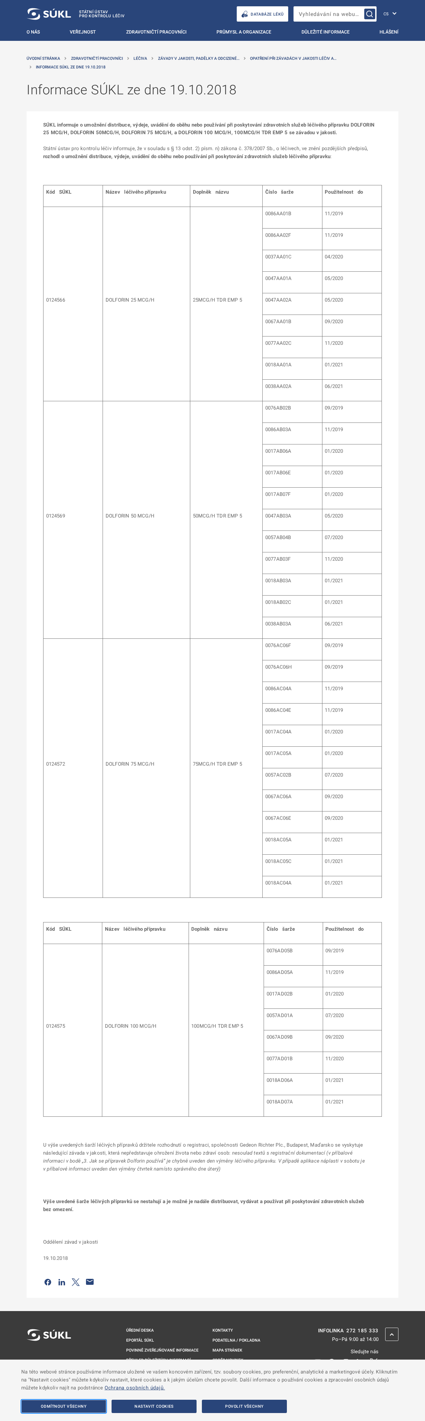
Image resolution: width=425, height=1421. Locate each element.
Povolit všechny (244, 1406)
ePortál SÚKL (140, 1340)
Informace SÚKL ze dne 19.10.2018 (71, 67)
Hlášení (389, 32)
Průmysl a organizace (243, 32)
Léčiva (140, 58)
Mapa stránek (227, 1350)
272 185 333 (362, 1330)
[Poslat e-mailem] (90, 1282)
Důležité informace (325, 32)
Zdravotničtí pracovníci (156, 32)
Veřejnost (83, 32)
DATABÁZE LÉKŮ (267, 14)
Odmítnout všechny (63, 1406)
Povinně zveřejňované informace (162, 1350)
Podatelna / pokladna (236, 1340)
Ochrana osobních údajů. (135, 1388)
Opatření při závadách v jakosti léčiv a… (293, 58)
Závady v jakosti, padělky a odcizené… (198, 58)
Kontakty (222, 1330)
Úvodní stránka (43, 58)
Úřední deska (140, 1330)
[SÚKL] (49, 1352)
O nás (33, 32)
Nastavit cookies (154, 1406)
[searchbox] (335, 14)
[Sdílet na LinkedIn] (61, 1282)
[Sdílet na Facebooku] (47, 1282)
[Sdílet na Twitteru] (75, 1282)
